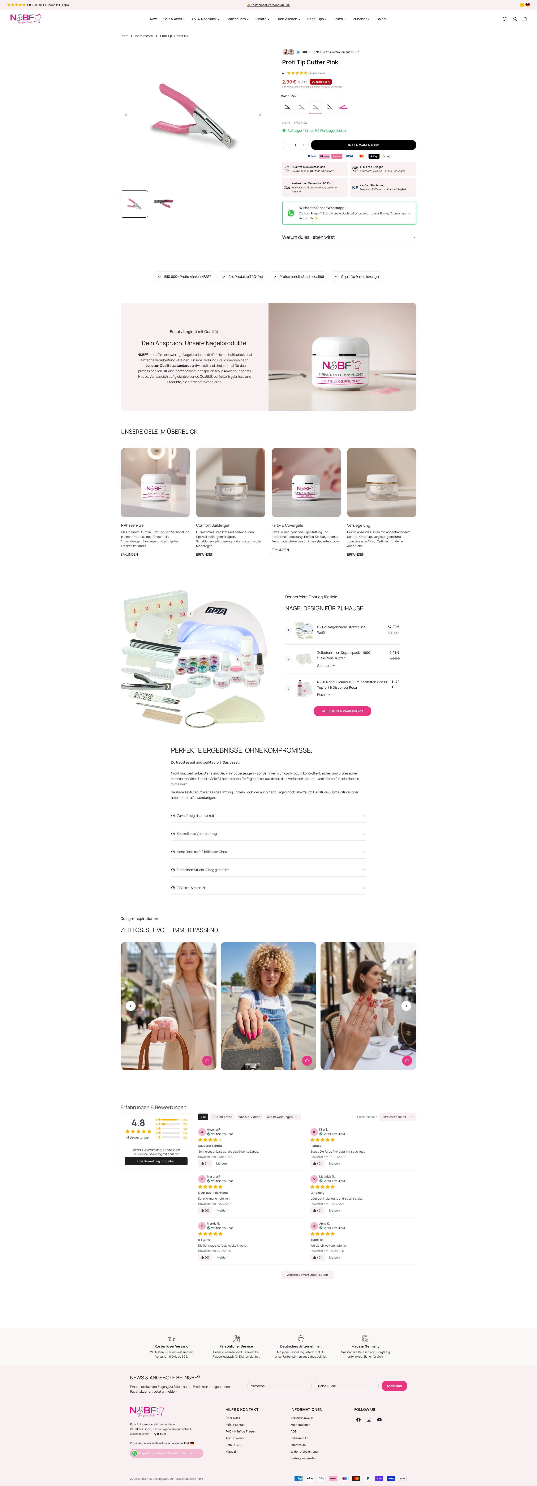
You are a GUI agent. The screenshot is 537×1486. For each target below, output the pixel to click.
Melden (221, 1163)
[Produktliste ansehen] (207, 1061)
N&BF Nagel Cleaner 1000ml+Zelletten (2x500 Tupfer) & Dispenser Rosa (352, 685)
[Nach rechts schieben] (260, 114)
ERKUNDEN (129, 554)
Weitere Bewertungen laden (307, 1275)
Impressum (298, 1445)
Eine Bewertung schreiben (156, 1161)
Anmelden (394, 1386)
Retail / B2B (233, 1445)
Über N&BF (233, 1418)
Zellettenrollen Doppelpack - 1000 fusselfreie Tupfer (343, 655)
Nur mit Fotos (222, 1117)
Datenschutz (299, 1438)
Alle (203, 1117)
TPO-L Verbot (235, 1438)
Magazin (231, 1451)
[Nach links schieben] (125, 114)
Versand (298, 86)
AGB (294, 1431)
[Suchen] (505, 19)
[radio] (287, 107)
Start (124, 36)
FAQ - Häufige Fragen (240, 1431)
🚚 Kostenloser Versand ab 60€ (268, 5)
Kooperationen (300, 1424)
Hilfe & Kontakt (235, 1424)
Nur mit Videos (249, 1117)
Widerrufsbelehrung (304, 1451)
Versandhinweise (302, 1418)
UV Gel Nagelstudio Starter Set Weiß (341, 630)
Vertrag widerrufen (303, 1458)
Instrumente (144, 36)
